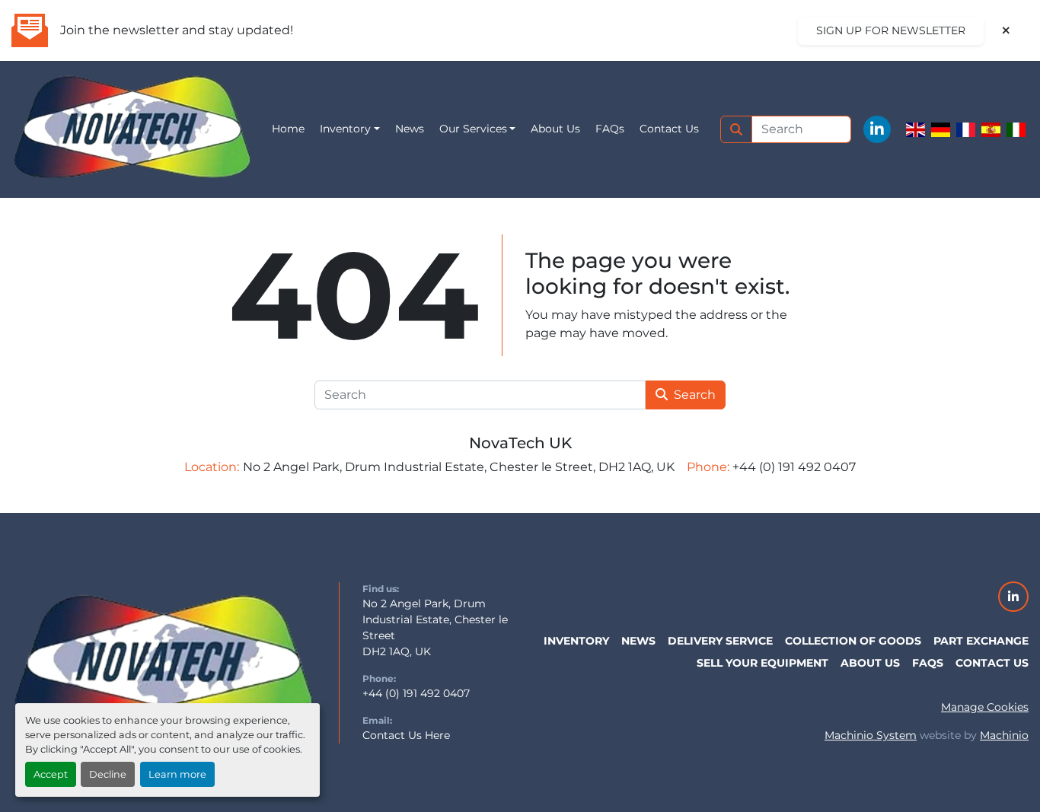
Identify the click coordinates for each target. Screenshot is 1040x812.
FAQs (609, 128)
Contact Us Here (406, 735)
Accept (50, 774)
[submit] (736, 129)
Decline (107, 774)
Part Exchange (981, 641)
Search (695, 394)
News (409, 128)
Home (288, 128)
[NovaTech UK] (163, 661)
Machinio (1004, 735)
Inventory (345, 128)
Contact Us (669, 128)
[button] (350, 129)
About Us (555, 128)
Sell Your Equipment (762, 663)
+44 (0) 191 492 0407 (416, 693)
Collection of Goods (853, 641)
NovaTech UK (520, 443)
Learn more (177, 774)
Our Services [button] (473, 128)
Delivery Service (720, 641)
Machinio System (871, 735)
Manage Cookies (985, 707)
